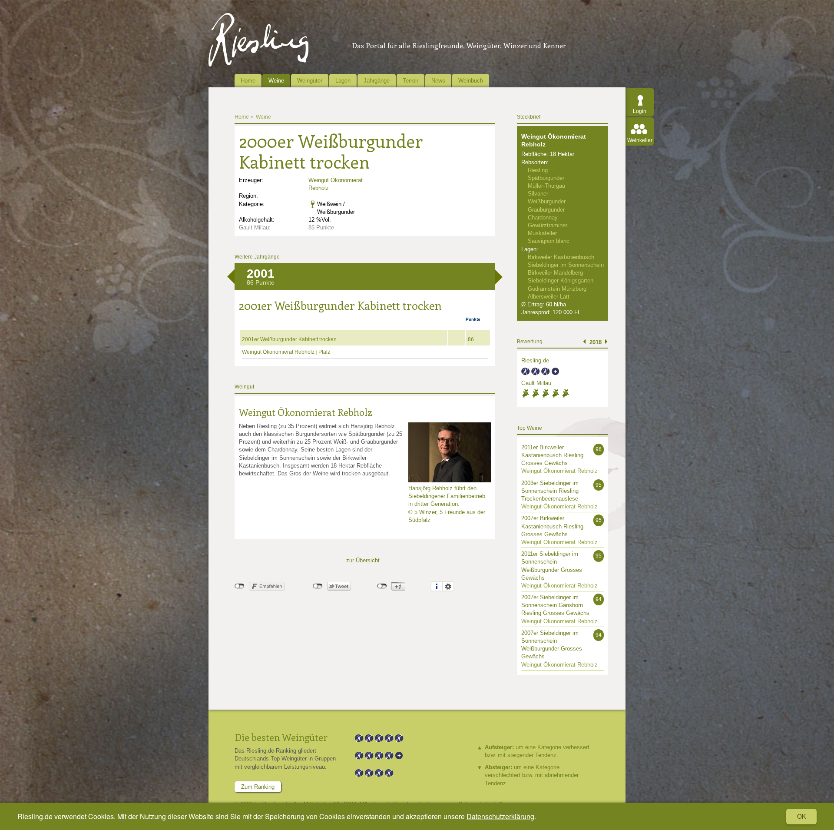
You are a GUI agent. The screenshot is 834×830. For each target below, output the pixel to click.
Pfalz (324, 352)
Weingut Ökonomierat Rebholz (279, 352)
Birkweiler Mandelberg (555, 272)
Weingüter (309, 80)
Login (639, 111)
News (438, 80)
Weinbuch (470, 80)
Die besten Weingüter (281, 737)
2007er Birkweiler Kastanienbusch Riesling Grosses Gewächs (552, 526)
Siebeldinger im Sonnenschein (566, 265)
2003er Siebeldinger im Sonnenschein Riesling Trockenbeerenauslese (550, 491)
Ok (801, 816)
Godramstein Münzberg (557, 289)
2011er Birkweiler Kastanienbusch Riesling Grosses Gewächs (552, 455)
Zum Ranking (258, 787)
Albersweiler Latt (548, 296)
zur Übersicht (363, 560)
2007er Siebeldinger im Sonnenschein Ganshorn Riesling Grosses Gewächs (555, 605)
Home (248, 80)
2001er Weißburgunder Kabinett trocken (289, 339)
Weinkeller (639, 140)
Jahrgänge (377, 80)
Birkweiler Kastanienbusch (561, 257)
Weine (276, 80)
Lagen (343, 80)
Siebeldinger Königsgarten (560, 280)
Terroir (410, 80)
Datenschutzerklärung (500, 816)
